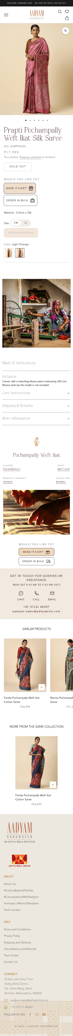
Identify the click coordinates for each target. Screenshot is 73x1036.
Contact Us (11, 962)
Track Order (11, 955)
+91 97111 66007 (36, 606)
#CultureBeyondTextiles (18, 890)
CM (16, 223)
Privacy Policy (12, 936)
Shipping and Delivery (17, 942)
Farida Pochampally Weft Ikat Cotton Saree (22, 700)
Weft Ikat (63, 469)
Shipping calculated (30, 157)
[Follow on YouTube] (44, 1014)
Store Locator (12, 910)
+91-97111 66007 (22, 1007)
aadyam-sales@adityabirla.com (36, 611)
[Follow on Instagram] (37, 1014)
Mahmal (61, 482)
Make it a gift (16, 188)
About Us (10, 884)
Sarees (8, 482)
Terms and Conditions (17, 929)
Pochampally (11, 469)
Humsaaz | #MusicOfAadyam (21, 903)
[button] (36, 393)
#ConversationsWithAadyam (21, 897)
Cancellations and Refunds (20, 949)
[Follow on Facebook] (30, 1014)
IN (26, 223)
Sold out (18, 167)
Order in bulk (17, 200)
